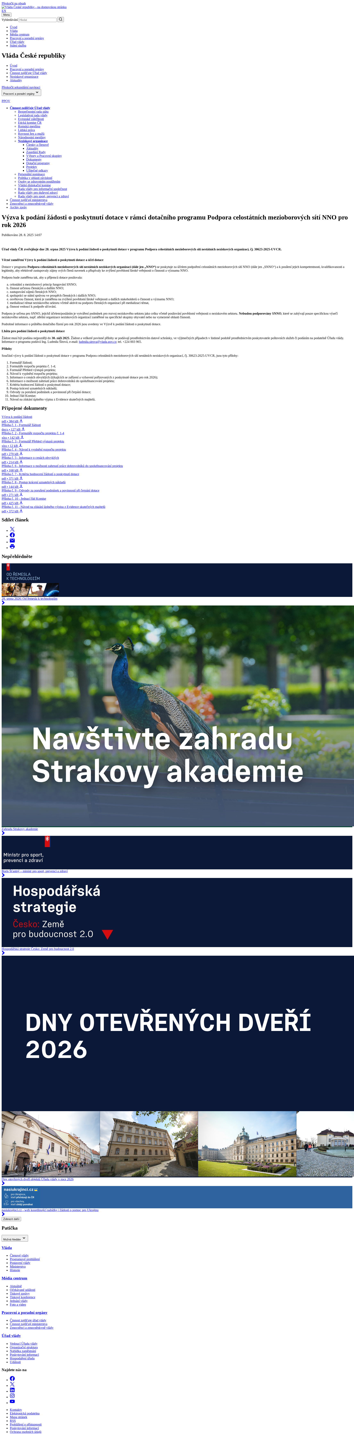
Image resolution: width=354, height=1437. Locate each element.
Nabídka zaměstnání (23, 1351)
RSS (13, 1420)
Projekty (31, 167)
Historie (15, 1270)
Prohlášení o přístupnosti (26, 1424)
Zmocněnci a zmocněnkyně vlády (31, 203)
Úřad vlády (17, 42)
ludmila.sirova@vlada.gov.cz (97, 341)
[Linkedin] (12, 1391)
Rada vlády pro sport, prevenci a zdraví (43, 196)
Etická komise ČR (30, 122)
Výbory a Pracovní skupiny (44, 156)
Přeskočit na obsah (14, 3)
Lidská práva (26, 130)
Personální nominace (31, 174)
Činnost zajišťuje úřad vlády (28, 1320)
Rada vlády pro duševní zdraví (38, 192)
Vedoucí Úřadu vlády (23, 1343)
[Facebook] (12, 1380)
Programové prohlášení (25, 1259)
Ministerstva (18, 1266)
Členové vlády (19, 1255)
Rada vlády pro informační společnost (42, 189)
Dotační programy (38, 163)
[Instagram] (12, 1397)
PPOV (6, 101)
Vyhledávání (10, 19)
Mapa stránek (18, 1417)
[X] (12, 1385)
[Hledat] (60, 19)
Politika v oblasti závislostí (35, 178)
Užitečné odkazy (37, 170)
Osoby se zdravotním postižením (39, 181)
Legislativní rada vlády (33, 115)
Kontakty (16, 1409)
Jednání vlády (19, 1301)
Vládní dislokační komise (34, 185)
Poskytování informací (24, 1354)
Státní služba (18, 45)
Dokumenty (34, 159)
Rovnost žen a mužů (31, 133)
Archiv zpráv (18, 207)
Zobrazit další (11, 1219)
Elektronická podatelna (25, 1413)
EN (4, 10)
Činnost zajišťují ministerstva (28, 200)
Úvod (13, 27)
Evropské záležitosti (31, 119)
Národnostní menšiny (32, 137)
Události (15, 1362)
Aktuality (32, 148)
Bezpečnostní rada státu (33, 111)
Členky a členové (37, 144)
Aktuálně (16, 1286)
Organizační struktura (24, 1347)
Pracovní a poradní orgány (27, 38)
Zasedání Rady (36, 152)
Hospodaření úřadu (22, 1358)
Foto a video (18, 1304)
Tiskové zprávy (20, 1293)
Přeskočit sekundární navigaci (21, 87)
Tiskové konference (22, 1297)
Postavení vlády (20, 1263)
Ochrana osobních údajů (25, 1432)
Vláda (14, 31)
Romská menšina (29, 126)
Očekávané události (22, 1290)
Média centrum (19, 34)
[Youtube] (12, 1402)
